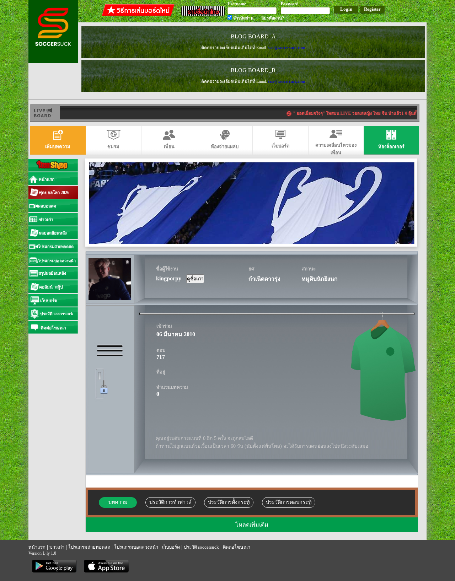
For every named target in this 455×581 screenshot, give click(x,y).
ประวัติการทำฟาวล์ (170, 502)
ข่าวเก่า (56, 547)
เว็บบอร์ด (171, 547)
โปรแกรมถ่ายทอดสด (89, 547)
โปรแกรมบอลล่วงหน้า (136, 547)
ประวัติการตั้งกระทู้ (229, 502)
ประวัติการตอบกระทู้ (288, 502)
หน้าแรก (37, 547)
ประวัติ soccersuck (201, 547)
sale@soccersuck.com (286, 47)
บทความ (117, 502)
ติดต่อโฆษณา (236, 547)
